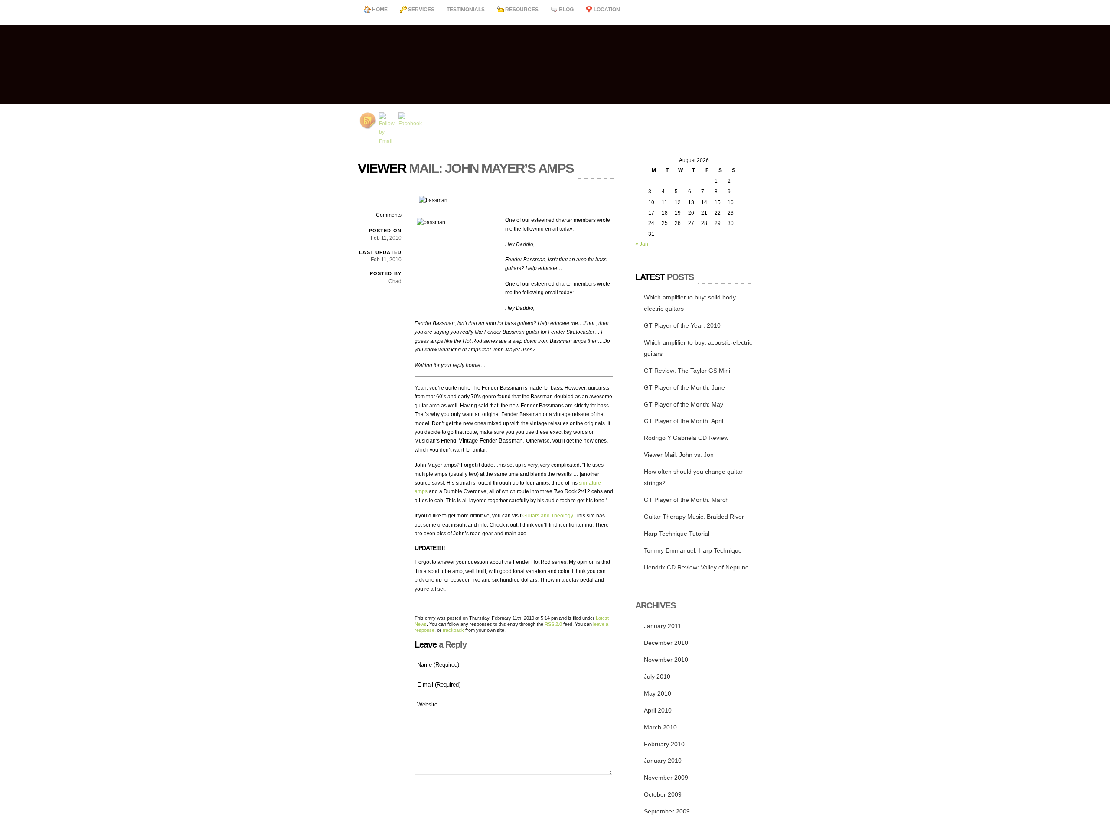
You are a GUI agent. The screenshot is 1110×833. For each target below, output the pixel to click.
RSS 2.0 (553, 624)
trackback (453, 630)
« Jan (641, 244)
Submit (428, 789)
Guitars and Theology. (548, 516)
